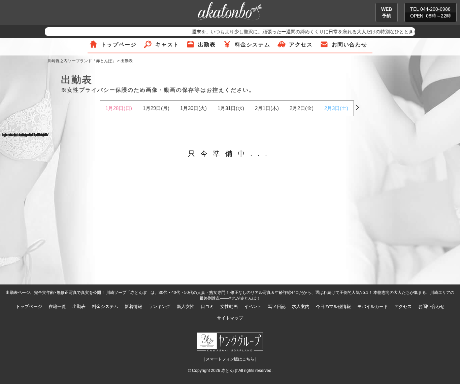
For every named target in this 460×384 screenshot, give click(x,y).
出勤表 (207, 44)
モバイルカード (372, 306)
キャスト (167, 44)
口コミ (207, 306)
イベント (253, 306)
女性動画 (229, 306)
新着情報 (133, 306)
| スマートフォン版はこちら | (230, 359)
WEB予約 (386, 12)
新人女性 (185, 306)
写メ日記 (277, 306)
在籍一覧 (57, 306)
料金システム (252, 44)
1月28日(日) (118, 108)
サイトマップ (230, 317)
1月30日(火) (193, 108)
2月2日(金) (302, 108)
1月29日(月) (156, 108)
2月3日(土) (336, 108)
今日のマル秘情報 (333, 306)
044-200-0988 (435, 9)
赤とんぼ (229, 370)
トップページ (119, 44)
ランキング (159, 306)
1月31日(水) (231, 108)
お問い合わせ (349, 44)
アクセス (301, 44)
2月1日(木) (267, 108)
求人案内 (300, 306)
